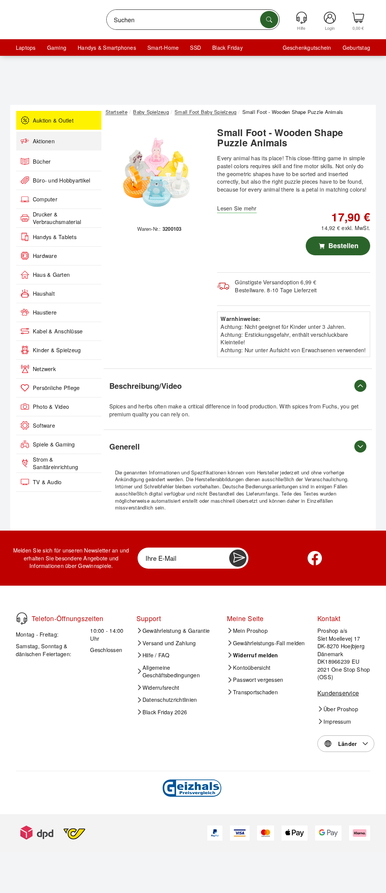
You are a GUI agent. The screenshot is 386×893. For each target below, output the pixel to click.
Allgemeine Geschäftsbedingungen (171, 671)
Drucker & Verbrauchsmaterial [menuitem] (57, 218)
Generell (124, 446)
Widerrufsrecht (160, 687)
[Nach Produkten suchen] (269, 19)
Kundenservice (338, 693)
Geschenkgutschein (307, 47)
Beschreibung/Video (145, 385)
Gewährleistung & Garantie (176, 630)
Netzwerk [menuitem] (44, 369)
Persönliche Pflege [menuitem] (56, 387)
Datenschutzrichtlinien (169, 699)
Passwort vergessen (258, 679)
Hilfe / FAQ (156, 655)
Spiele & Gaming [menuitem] (54, 444)
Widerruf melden (255, 655)
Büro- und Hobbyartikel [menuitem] (61, 180)
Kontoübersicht (251, 667)
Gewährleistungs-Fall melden (269, 643)
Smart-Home (163, 47)
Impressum (337, 721)
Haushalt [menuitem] (44, 293)
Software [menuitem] (44, 425)
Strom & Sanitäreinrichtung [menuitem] (55, 463)
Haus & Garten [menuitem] (51, 274)
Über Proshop (340, 709)
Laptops (26, 47)
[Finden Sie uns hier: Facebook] (314, 558)
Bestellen (342, 245)
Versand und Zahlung (169, 643)
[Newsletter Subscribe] (238, 558)
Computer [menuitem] (45, 199)
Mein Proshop (250, 630)
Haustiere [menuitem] (45, 312)
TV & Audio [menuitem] (47, 482)
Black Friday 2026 (164, 712)
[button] (156, 172)
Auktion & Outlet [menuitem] (53, 120)
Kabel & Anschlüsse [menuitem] (58, 331)
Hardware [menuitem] (45, 255)
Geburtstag (356, 47)
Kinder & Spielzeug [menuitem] (57, 350)
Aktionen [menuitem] (44, 141)
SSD (195, 47)
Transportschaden (255, 692)
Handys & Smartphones (107, 47)
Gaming (56, 47)
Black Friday (227, 47)
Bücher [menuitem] (42, 161)
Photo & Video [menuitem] (51, 406)
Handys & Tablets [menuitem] (55, 237)
